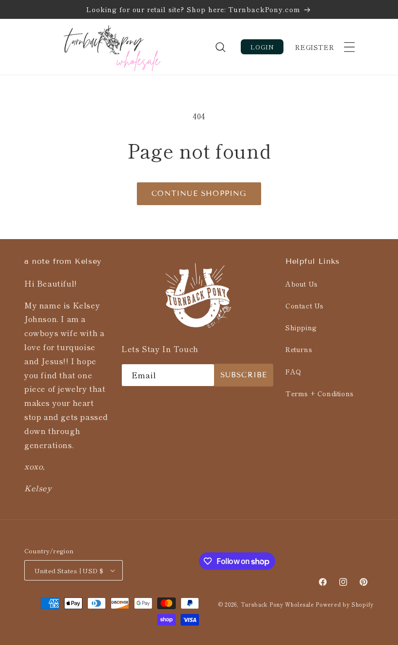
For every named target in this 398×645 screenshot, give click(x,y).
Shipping (301, 327)
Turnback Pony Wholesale (278, 604)
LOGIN (262, 46)
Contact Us (304, 305)
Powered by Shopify (344, 604)
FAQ (293, 371)
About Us (301, 284)
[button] (349, 47)
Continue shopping (198, 193)
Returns (298, 349)
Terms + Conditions (319, 393)
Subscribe (243, 375)
